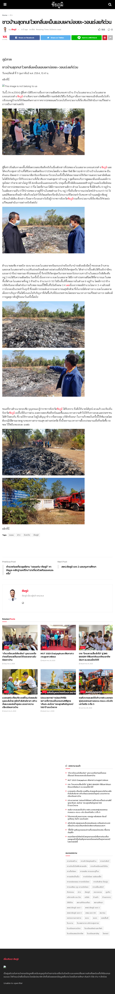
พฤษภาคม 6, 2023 (10, 711)
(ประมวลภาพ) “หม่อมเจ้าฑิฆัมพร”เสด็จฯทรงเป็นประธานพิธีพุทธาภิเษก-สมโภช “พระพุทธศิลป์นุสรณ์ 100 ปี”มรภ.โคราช (57, 702)
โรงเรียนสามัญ (93, 933)
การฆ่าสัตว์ (104, 861)
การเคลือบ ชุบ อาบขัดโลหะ (78, 887)
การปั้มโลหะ (71, 871)
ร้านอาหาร (106, 897)
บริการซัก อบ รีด (74, 897)
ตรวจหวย (98, 892)
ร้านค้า (96, 897)
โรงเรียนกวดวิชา (74, 928)
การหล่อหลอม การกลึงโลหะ (78, 881)
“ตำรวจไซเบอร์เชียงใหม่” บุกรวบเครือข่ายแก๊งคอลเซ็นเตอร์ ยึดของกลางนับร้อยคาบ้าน (19, 656)
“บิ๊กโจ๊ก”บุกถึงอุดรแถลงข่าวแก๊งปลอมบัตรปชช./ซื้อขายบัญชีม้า (89, 831)
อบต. (95, 918)
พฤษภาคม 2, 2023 (48, 711)
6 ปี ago (24, 29)
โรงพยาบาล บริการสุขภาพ (88, 923)
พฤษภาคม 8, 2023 (86, 664)
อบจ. (87, 918)
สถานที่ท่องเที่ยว (83, 902)
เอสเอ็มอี (104, 918)
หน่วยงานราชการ (74, 918)
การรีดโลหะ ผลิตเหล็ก (92, 876)
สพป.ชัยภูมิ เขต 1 (74, 907)
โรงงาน (70, 923)
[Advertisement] (57, 48)
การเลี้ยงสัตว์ (98, 887)
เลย (67, 285)
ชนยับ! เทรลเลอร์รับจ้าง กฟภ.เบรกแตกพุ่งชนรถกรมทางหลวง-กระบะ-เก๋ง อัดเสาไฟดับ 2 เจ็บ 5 (96, 701)
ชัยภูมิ (57, 4)
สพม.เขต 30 (91, 913)
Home (4, 15)
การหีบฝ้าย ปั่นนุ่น (101, 881)
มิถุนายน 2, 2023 (9, 664)
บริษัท (87, 897)
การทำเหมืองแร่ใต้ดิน (99, 866)
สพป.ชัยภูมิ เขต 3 (74, 913)
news (11, 535)
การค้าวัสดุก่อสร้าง (88, 861)
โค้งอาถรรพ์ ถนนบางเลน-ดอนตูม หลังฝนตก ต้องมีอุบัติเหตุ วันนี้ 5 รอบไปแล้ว (87, 817)
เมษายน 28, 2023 (86, 708)
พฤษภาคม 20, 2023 (48, 660)
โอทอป (105, 933)
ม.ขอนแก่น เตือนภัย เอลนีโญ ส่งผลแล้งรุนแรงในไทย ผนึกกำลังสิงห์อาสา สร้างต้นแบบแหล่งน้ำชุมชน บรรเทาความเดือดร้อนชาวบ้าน (19, 702)
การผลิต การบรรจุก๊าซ (89, 871)
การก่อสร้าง (72, 861)
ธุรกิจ (108, 892)
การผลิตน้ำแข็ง (73, 876)
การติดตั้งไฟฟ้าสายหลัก (77, 866)
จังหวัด (27, 535)
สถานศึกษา (98, 902)
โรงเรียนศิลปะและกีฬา (93, 928)
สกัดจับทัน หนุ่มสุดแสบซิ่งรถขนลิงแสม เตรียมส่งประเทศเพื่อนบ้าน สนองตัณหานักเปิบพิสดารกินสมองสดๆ (89, 824)
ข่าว (11, 15)
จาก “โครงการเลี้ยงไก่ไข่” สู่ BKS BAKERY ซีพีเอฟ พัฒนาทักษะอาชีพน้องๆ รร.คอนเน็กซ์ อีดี (94, 656)
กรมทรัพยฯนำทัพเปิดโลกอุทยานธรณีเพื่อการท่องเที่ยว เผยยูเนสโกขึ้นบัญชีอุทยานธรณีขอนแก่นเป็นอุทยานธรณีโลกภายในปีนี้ (89, 839)
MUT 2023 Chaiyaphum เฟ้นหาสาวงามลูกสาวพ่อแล (57, 655)
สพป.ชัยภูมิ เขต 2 (92, 907)
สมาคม (102, 913)
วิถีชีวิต (70, 902)
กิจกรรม (70, 892)
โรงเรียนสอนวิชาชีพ (75, 933)
